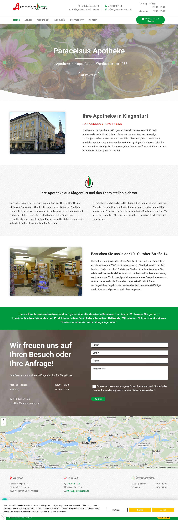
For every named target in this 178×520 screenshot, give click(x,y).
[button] (150, 20)
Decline (140, 510)
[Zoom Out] (3, 424)
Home (16, 19)
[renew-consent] (3, 517)
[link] (79, 20)
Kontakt (93, 19)
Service (28, 19)
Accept (163, 510)
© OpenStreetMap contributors (165, 467)
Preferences (117, 510)
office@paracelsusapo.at (118, 9)
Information (76, 19)
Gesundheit (43, 19)
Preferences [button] (61, 511)
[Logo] (31, 6)
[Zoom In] (3, 420)
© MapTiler (149, 467)
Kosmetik (59, 19)
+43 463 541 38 (113, 6)
